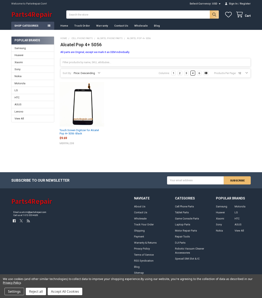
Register (245, 3)
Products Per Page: (225, 73)
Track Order (82, 25)
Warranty (102, 25)
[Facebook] (14, 221)
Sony (17, 69)
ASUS (18, 104)
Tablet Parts (182, 212)
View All (19, 118)
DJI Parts (180, 242)
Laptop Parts (182, 224)
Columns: (164, 73)
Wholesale (141, 25)
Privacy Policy (142, 248)
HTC (17, 97)
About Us (139, 206)
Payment (139, 236)
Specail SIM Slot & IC (187, 258)
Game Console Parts (187, 218)
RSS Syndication (144, 260)
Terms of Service (144, 254)
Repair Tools (182, 236)
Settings (14, 291)
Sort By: (67, 73)
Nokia (18, 76)
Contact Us (121, 25)
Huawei (19, 55)
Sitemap (139, 272)
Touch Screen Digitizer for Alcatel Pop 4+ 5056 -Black (79, 132)
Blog (157, 25)
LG (16, 90)
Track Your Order (144, 224)
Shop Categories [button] (26, 25)
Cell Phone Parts (184, 206)
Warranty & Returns (145, 242)
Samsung (20, 48)
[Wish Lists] (229, 14)
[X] (21, 221)
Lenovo (19, 111)
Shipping (139, 230)
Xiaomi (19, 62)
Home (64, 25)
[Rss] (28, 221)
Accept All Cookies (65, 291)
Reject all (36, 291)
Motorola (20, 83)
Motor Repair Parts (186, 230)
